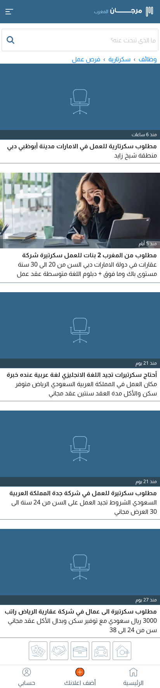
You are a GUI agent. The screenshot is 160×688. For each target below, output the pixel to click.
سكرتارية (119, 59)
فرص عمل (86, 59)
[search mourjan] (11, 40)
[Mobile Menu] (9, 11)
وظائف (148, 59)
